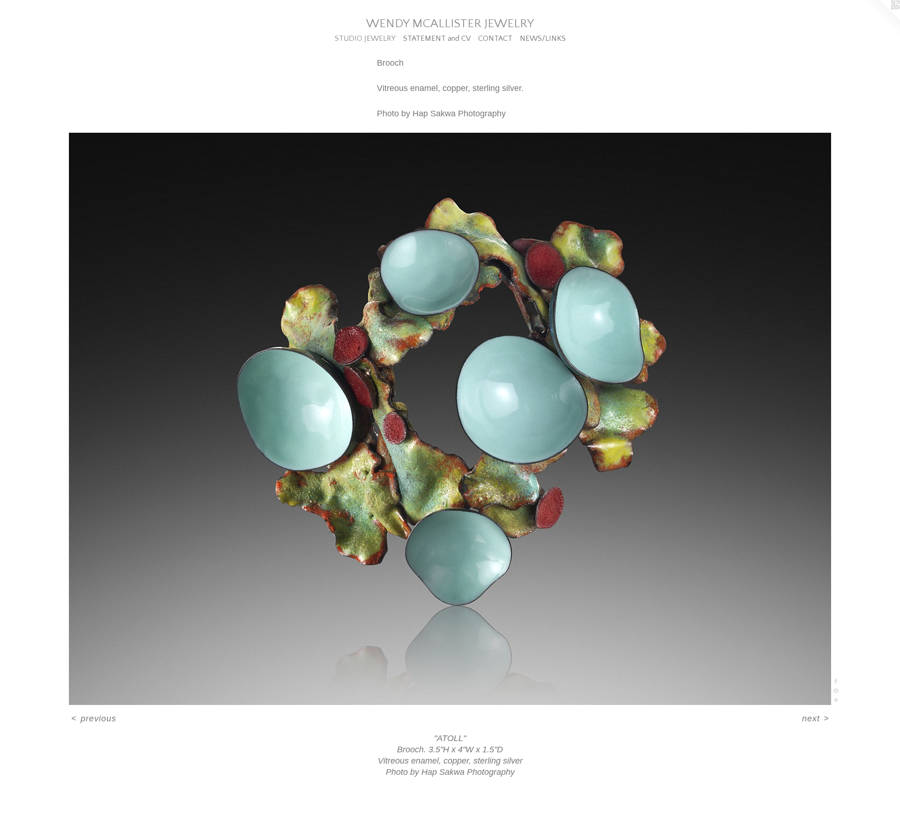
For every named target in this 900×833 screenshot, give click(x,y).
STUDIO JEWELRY (365, 38)
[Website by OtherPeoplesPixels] (881, 19)
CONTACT (495, 38)
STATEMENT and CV (437, 38)
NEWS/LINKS (543, 38)
